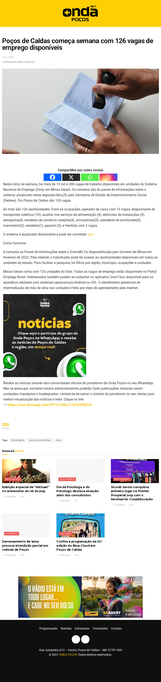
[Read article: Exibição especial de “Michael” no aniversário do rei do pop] (26, 471)
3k (75, 500)
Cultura (65, 533)
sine (58, 440)
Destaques (11, 62)
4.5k (22, 555)
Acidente (11, 533)
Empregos (18, 440)
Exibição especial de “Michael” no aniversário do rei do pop (25, 489)
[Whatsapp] (90, 177)
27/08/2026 (10, 496)
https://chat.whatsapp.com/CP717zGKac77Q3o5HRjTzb (50, 405)
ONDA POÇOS (68, 654)
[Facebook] (52, 177)
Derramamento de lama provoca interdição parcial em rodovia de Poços (25, 545)
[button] (154, 13)
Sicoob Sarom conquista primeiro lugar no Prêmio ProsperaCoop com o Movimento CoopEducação (132, 493)
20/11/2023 (8, 57)
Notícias (29, 62)
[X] (71, 177)
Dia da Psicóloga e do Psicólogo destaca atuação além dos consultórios (77, 491)
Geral (20, 62)
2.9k (76, 555)
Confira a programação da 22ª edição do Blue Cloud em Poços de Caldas (79, 545)
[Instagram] (108, 177)
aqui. (91, 234)
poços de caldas (40, 440)
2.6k (22, 496)
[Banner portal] (80, 597)
